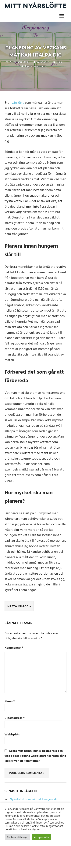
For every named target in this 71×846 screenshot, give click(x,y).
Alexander (43, 62)
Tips (59, 62)
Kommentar (14, 648)
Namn (10, 701)
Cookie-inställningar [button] (17, 837)
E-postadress (15, 718)
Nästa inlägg (18, 606)
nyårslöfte (17, 103)
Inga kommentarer (35, 66)
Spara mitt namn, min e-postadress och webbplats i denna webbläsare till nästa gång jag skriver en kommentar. (35, 756)
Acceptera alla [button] (41, 837)
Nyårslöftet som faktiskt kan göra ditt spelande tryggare (32, 802)
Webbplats (12, 734)
